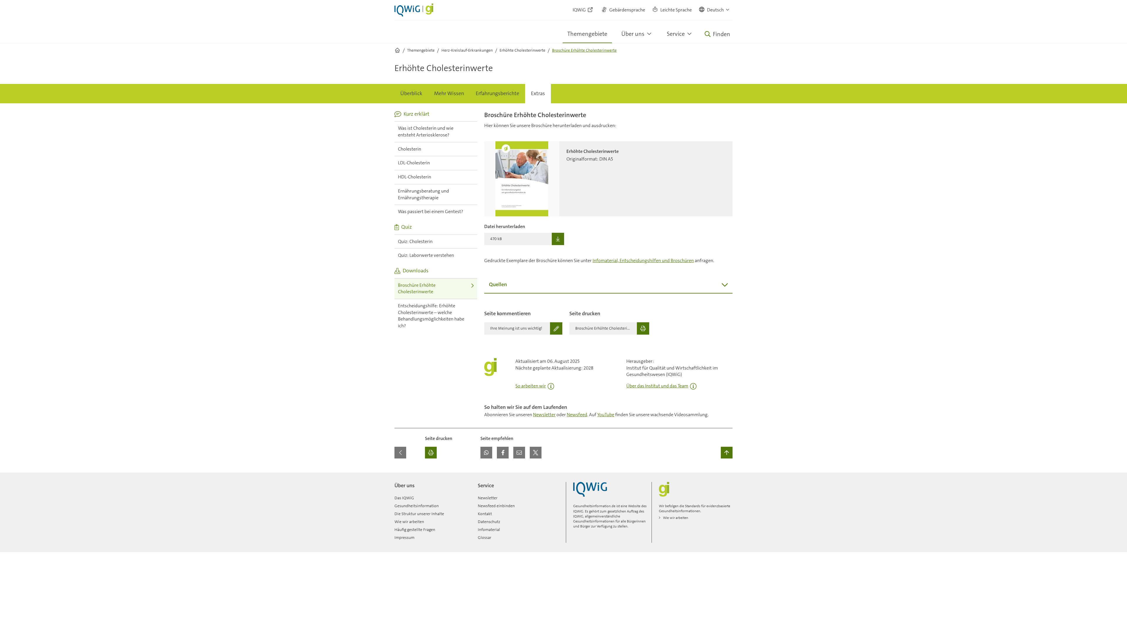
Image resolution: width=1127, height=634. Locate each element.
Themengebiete (587, 34)
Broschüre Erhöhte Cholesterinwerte (417, 288)
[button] (714, 10)
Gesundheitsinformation (416, 505)
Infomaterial (489, 529)
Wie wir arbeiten (409, 521)
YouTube (605, 415)
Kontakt (485, 513)
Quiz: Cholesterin (415, 241)
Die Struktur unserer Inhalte (419, 513)
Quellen (498, 284)
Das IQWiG (404, 497)
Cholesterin (409, 149)
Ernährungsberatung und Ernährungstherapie (423, 194)
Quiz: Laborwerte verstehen (426, 255)
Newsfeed (577, 415)
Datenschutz (489, 521)
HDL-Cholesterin (414, 177)
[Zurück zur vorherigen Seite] (400, 452)
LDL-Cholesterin (414, 163)
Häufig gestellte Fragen (414, 529)
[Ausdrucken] (431, 452)
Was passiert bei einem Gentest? (430, 211)
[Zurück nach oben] (727, 452)
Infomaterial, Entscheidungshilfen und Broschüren (643, 260)
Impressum (404, 537)
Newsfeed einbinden (496, 505)
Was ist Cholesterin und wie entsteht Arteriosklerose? (425, 131)
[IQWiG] (590, 489)
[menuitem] (411, 93)
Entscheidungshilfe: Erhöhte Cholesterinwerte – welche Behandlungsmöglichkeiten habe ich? (431, 316)
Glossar (484, 537)
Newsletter (544, 415)
